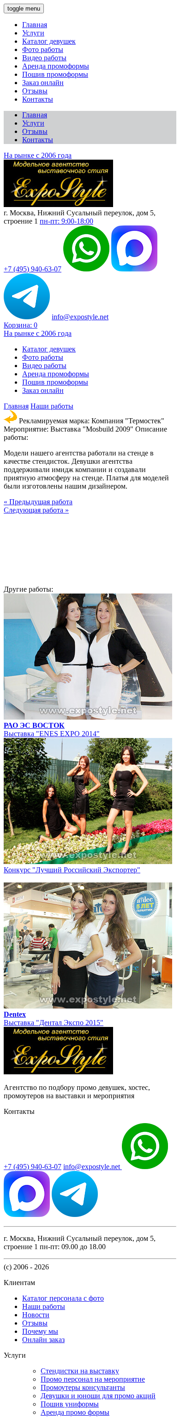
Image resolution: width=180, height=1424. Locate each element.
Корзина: (20, 325)
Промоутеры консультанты (83, 1387)
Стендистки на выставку (80, 1371)
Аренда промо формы (75, 1412)
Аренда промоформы (55, 66)
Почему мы (40, 1331)
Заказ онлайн (43, 82)
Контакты (37, 99)
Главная (34, 25)
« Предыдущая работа (38, 502)
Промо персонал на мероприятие (93, 1379)
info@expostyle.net (80, 317)
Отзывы (35, 91)
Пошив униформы (70, 1404)
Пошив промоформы (55, 74)
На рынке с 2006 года (38, 155)
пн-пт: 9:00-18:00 (66, 221)
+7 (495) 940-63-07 (32, 269)
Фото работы (42, 49)
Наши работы (51, 406)
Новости (35, 1315)
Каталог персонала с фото (63, 1298)
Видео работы (44, 58)
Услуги (33, 33)
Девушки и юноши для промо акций (98, 1396)
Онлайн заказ (43, 1339)
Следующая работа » (36, 510)
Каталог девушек (49, 41)
